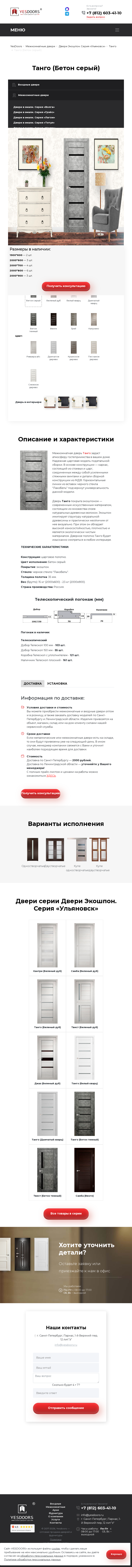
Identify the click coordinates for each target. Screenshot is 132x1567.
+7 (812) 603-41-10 (104, 13)
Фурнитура (56, 1513)
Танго (87, 453)
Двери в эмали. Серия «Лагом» (34, 117)
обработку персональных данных (41, 1555)
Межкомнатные (55, 1507)
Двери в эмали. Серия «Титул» (34, 122)
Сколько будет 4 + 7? (66, 1384)
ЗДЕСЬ (51, 775)
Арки (55, 1510)
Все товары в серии (66, 1213)
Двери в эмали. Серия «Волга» (34, 106)
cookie (56, 1548)
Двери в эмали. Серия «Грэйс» (33, 112)
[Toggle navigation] (117, 30)
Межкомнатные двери (33, 95)
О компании (55, 1516)
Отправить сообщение (66, 1408)
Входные (55, 1503)
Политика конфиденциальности (55, 1541)
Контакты (56, 1522)
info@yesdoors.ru (66, 1344)
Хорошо (116, 1554)
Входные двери (28, 84)
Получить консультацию (66, 286)
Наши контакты (66, 1327)
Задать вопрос (96, 17)
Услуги (55, 1519)
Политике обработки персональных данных (32, 1559)
